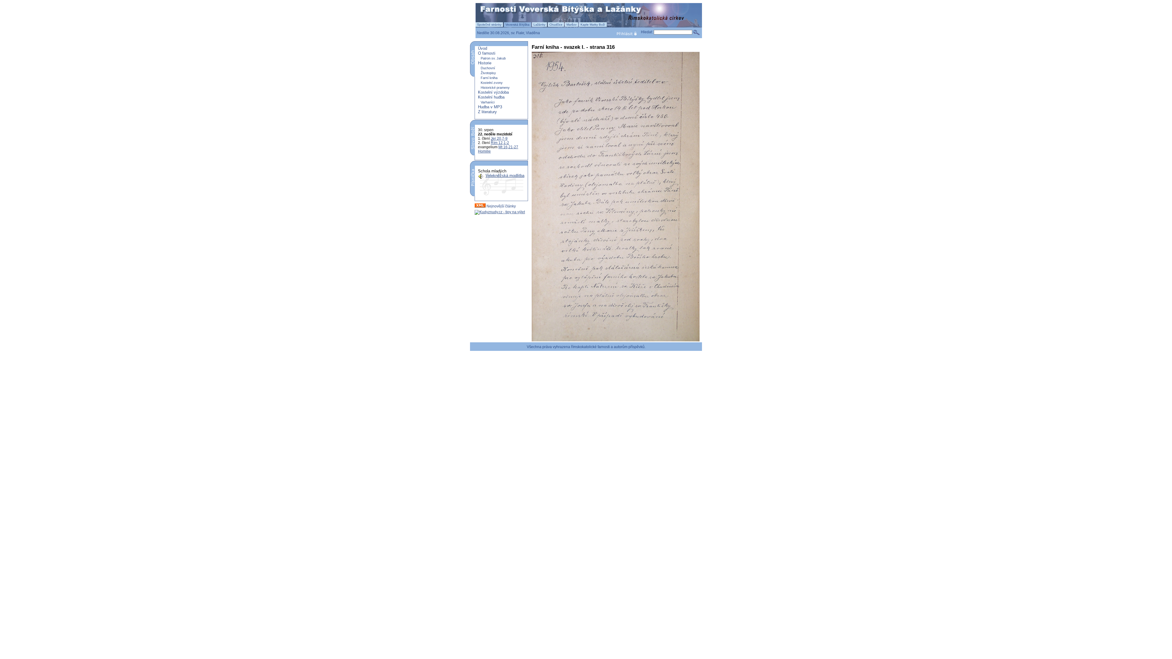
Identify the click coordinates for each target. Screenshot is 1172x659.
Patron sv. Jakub (493, 58)
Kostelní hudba (491, 97)
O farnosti (486, 53)
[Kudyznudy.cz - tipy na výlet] (500, 212)
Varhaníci (487, 102)
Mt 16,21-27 (508, 147)
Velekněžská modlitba (505, 175)
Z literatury (487, 112)
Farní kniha (489, 78)
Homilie (484, 151)
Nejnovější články (501, 206)
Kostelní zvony (492, 83)
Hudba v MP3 (490, 107)
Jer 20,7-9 (499, 138)
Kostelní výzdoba (493, 92)
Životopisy (488, 73)
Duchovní (488, 68)
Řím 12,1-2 (500, 143)
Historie (484, 63)
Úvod (482, 48)
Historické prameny (495, 87)
